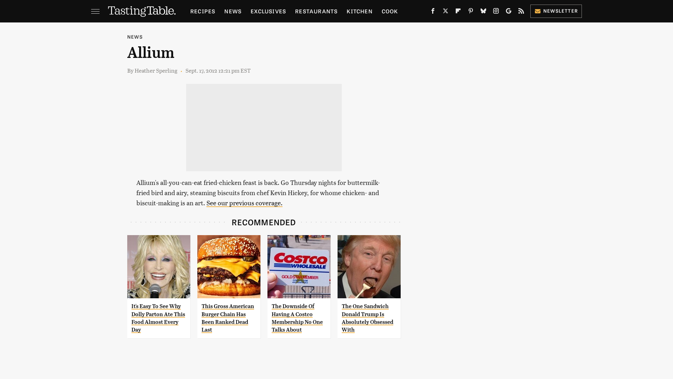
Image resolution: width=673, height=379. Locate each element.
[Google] (508, 12)
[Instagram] (495, 12)
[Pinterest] (470, 12)
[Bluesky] (483, 12)
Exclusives (268, 11)
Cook (390, 11)
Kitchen (359, 11)
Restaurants (316, 11)
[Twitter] (445, 12)
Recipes (202, 11)
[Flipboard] (458, 12)
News (233, 11)
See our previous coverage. (244, 202)
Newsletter (560, 10)
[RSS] (521, 12)
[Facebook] (432, 12)
